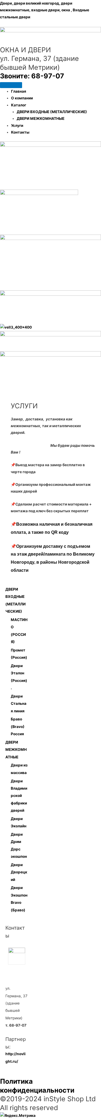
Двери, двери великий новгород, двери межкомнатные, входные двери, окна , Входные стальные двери (44, 10)
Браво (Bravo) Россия (18, 726)
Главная (18, 91)
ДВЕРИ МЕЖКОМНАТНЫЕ (40, 118)
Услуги (17, 125)
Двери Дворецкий (19, 872)
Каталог (18, 105)
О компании (22, 98)
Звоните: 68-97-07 (32, 76)
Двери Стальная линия (18, 703)
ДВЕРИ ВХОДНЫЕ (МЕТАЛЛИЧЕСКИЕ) (52, 112)
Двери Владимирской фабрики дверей (19, 796)
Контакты (20, 132)
